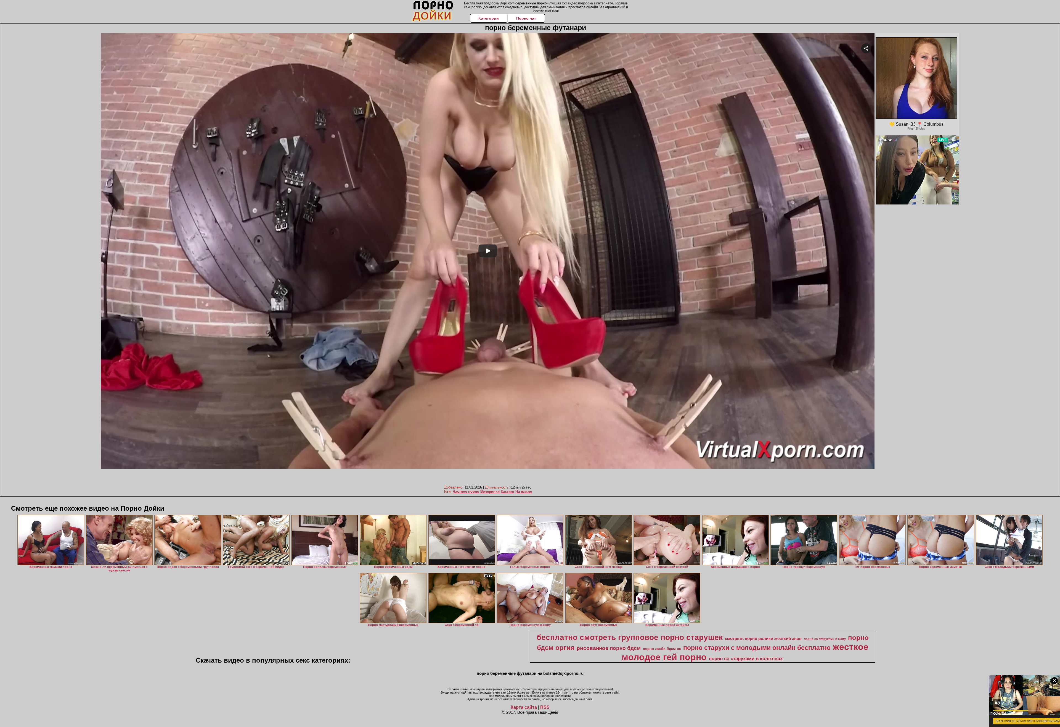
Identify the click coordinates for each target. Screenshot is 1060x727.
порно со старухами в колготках (746, 658)
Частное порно (466, 491)
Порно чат (526, 18)
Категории (488, 18)
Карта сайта (524, 707)
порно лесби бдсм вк (662, 649)
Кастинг (507, 491)
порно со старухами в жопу (825, 639)
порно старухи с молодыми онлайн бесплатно (757, 647)
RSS (545, 707)
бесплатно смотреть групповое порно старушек (630, 637)
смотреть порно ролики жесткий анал (763, 638)
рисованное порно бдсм (609, 648)
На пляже (523, 491)
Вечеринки (490, 491)
